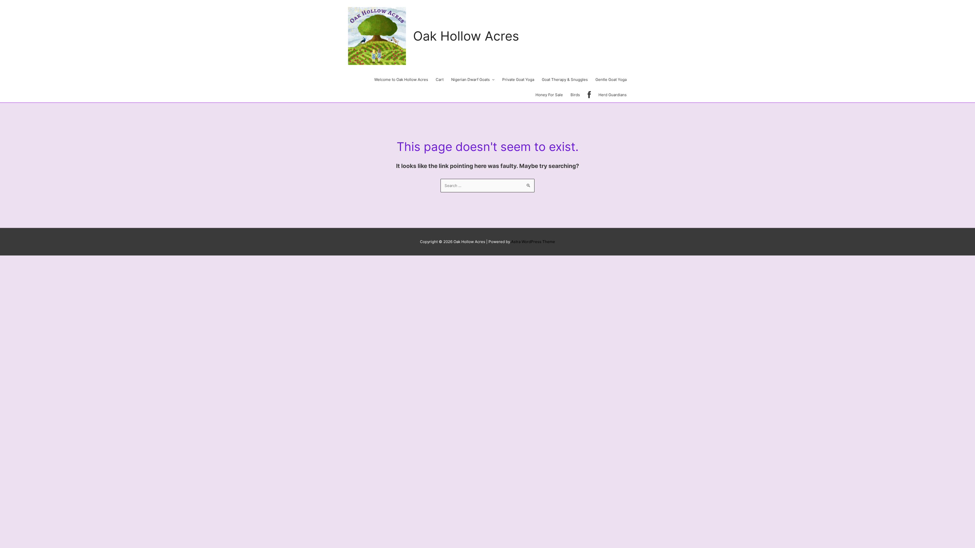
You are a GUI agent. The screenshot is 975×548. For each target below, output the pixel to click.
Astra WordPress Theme (533, 241)
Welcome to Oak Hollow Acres (401, 79)
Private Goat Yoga (518, 79)
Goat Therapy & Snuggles (565, 79)
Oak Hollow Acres (466, 36)
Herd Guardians (612, 94)
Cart (440, 79)
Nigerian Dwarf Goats (470, 79)
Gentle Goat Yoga (611, 79)
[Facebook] (589, 94)
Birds (575, 94)
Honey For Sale (549, 94)
